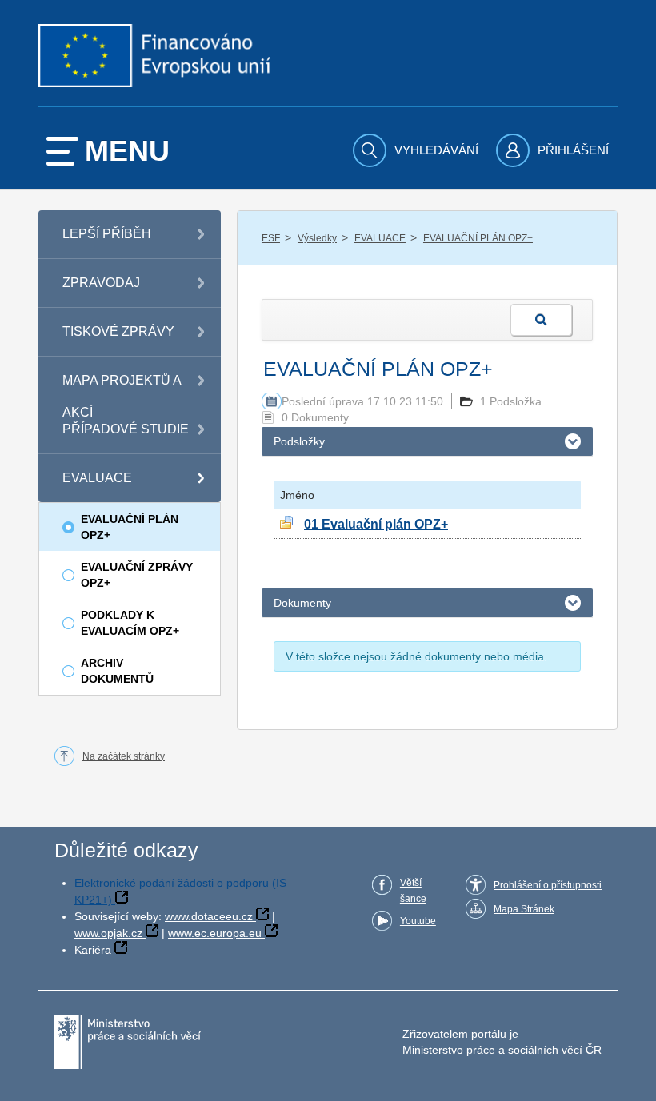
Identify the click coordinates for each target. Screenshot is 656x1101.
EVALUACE (380, 238)
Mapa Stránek (524, 909)
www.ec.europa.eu (215, 933)
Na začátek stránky (123, 756)
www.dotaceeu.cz (209, 916)
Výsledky (317, 238)
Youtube (418, 921)
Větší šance (413, 890)
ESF (271, 238)
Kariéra (92, 949)
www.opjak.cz (108, 933)
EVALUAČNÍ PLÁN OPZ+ (478, 238)
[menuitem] (417, 150)
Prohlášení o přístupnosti (548, 885)
